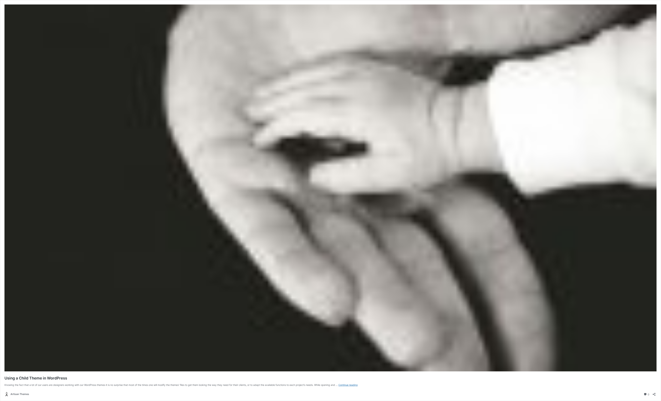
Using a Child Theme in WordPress (35, 378)
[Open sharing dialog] (654, 393)
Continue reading (348, 384)
